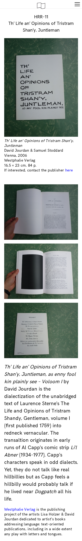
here (69, 171)
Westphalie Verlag (20, 510)
